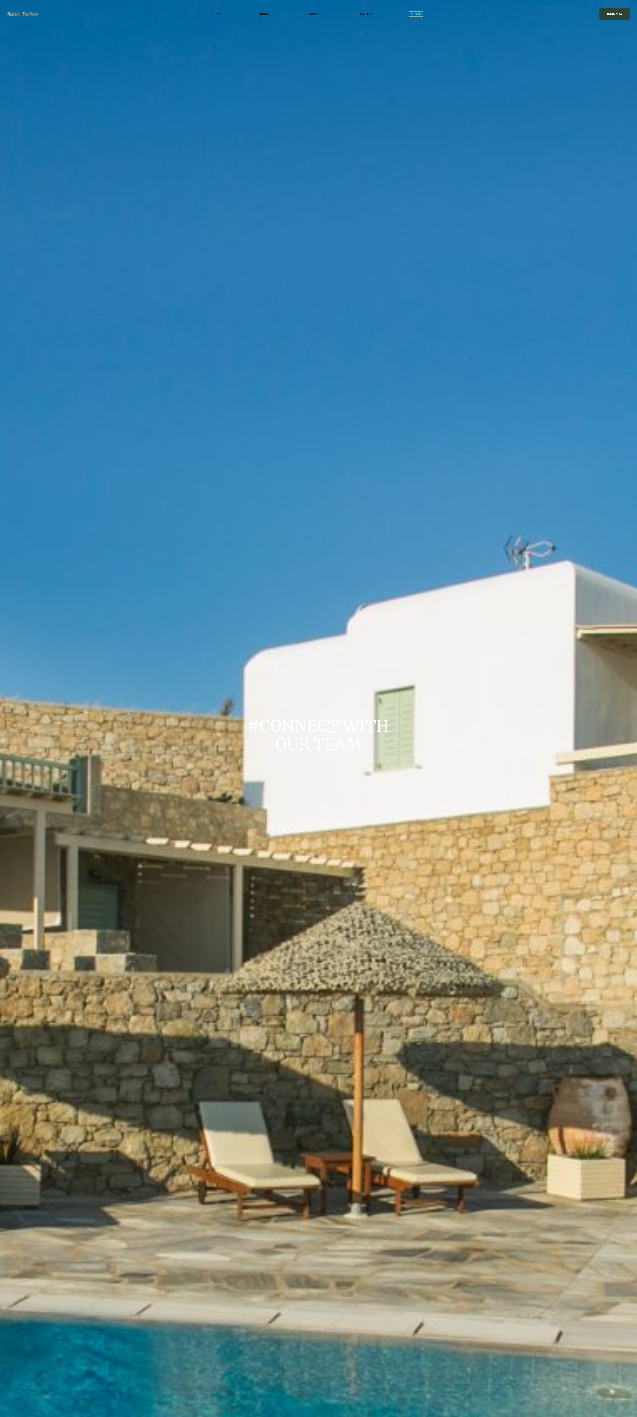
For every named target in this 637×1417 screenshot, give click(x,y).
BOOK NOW (614, 14)
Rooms (265, 14)
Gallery (366, 14)
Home (219, 14)
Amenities (315, 14)
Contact (416, 14)
